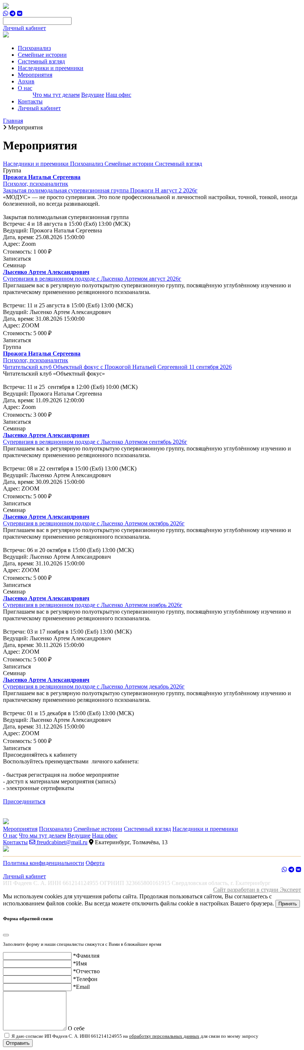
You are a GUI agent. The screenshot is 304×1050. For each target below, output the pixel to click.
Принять (287, 904)
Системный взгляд (41, 61)
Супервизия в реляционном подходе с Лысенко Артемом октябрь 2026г (94, 523)
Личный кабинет (24, 28)
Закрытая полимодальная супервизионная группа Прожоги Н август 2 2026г (100, 190)
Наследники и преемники (50, 68)
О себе (76, 1028)
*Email (81, 987)
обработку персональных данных (164, 1036)
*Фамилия (86, 955)
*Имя (80, 963)
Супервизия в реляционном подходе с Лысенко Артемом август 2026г (92, 278)
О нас (10, 835)
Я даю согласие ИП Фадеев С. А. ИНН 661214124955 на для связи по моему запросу (134, 1036)
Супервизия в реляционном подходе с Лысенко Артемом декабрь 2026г (94, 686)
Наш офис (118, 95)
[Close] (6, 935)
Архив (26, 81)
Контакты (30, 101)
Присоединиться (24, 801)
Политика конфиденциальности (43, 863)
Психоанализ (34, 48)
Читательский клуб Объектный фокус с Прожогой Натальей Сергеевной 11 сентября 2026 (117, 367)
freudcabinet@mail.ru (61, 842)
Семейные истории (42, 55)
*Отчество (86, 971)
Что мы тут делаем (56, 95)
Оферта (95, 863)
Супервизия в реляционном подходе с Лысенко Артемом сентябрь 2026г (95, 442)
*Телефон (85, 979)
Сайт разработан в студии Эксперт (257, 889)
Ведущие (92, 95)
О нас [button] (25, 88)
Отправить (18, 1043)
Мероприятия (35, 75)
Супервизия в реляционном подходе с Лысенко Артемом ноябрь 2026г (92, 605)
